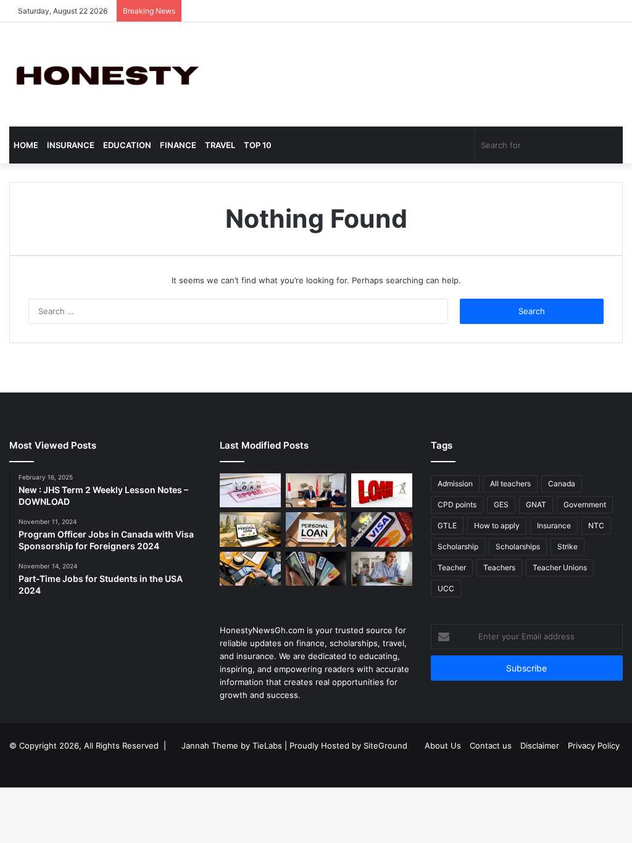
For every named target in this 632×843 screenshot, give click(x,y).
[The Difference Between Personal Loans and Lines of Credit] (316, 490)
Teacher (452, 567)
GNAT (536, 504)
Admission (455, 483)
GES (501, 504)
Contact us (491, 745)
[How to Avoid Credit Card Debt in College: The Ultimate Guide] (381, 569)
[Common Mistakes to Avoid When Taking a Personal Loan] (250, 529)
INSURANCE (70, 145)
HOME (26, 145)
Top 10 (258, 145)
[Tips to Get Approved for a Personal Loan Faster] (250, 490)
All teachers (510, 483)
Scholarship (458, 546)
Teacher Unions (560, 567)
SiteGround (385, 745)
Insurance (554, 525)
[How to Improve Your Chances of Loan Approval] (381, 490)
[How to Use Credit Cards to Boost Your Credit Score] (316, 569)
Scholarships (518, 546)
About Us (443, 745)
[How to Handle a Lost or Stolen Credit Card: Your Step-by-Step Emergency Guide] (381, 529)
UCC (446, 588)
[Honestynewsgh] (105, 74)
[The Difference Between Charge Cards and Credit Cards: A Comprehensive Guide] (250, 569)
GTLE (447, 525)
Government (584, 504)
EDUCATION (127, 145)
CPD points (457, 504)
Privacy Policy (594, 745)
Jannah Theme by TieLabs (231, 745)
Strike (567, 546)
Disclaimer (539, 745)
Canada (561, 483)
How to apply (497, 525)
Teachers (499, 567)
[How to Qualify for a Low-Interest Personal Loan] (316, 529)
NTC (596, 525)
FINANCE (178, 145)
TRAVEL (220, 145)
